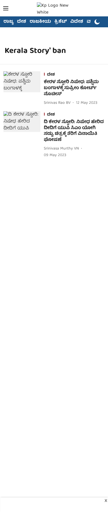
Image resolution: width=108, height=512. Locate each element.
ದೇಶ (21, 22)
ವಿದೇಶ (76, 22)
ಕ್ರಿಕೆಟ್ (60, 22)
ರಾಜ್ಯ (8, 22)
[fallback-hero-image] (23, 88)
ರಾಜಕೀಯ (40, 22)
